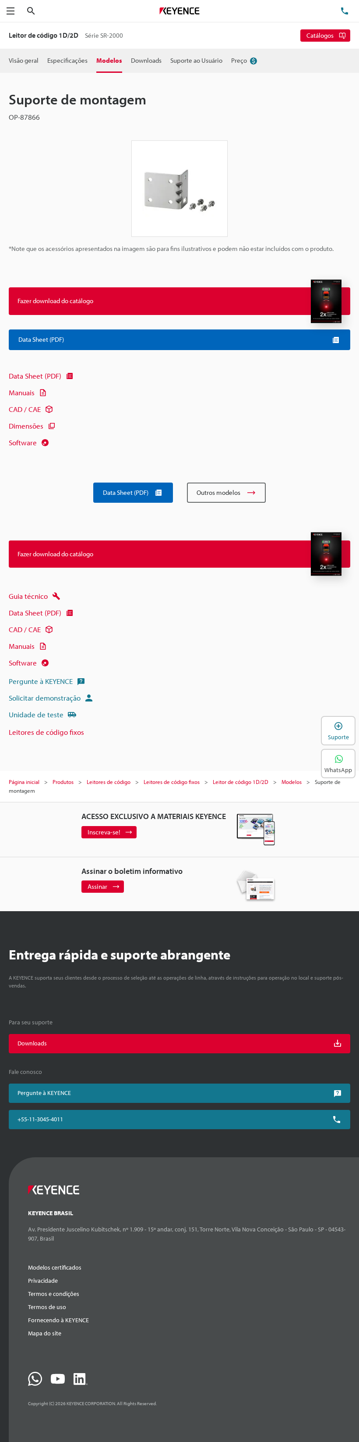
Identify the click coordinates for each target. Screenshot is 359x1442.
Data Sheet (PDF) (35, 375)
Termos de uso (47, 1307)
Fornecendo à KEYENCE (58, 1320)
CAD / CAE (25, 409)
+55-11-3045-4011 (40, 1119)
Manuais (22, 392)
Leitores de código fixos (46, 732)
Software (23, 442)
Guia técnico (28, 596)
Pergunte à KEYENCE (41, 681)
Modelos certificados (54, 1267)
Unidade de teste (36, 714)
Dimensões (26, 425)
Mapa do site (44, 1333)
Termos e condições (53, 1294)
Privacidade (43, 1281)
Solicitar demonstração (45, 697)
